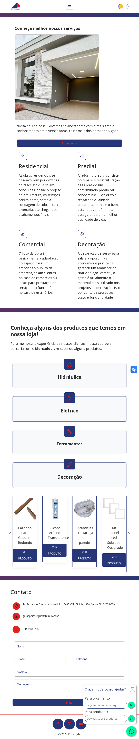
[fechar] (131, 731)
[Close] (132, 689)
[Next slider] (129, 534)
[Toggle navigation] (69, 7)
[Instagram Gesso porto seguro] (69, 724)
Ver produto (25, 555)
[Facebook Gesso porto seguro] (58, 724)
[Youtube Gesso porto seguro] (81, 724)
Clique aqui (69, 143)
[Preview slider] (10, 534)
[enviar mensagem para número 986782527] (131, 705)
